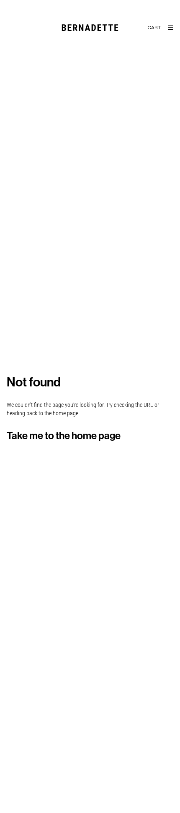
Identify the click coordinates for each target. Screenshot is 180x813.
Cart (154, 27)
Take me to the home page (64, 436)
